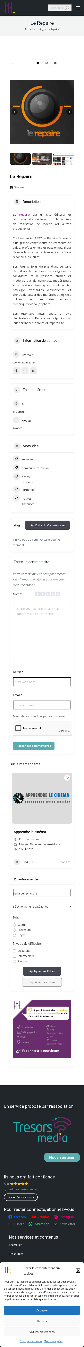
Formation (28, 490)
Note (17, 594)
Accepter (42, 1310)
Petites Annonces (28, 501)
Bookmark (37, 63)
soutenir (61, 1157)
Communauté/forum (35, 468)
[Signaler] (55, 63)
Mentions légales (53, 1341)
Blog (25, 862)
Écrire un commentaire (50, 525)
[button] (78, 1271)
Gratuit (22, 925)
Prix (16, 917)
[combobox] (42, 906)
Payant (22, 935)
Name (18, 672)
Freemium (24, 930)
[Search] (67, 7)
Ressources (16, 1254)
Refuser (42, 1321)
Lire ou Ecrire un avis (21, 1197)
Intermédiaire (26, 956)
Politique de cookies (31, 1341)
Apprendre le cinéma (30, 832)
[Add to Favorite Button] (67, 778)
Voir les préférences (42, 1332)
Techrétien (15, 1245)
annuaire (27, 459)
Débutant (24, 950)
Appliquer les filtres (42, 971)
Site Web (19, 187)
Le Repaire (21, 214)
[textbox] (30, 906)
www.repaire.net (24, 362)
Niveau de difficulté (27, 943)
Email (17, 695)
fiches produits (27, 479)
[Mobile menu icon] (77, 7)
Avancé (22, 961)
